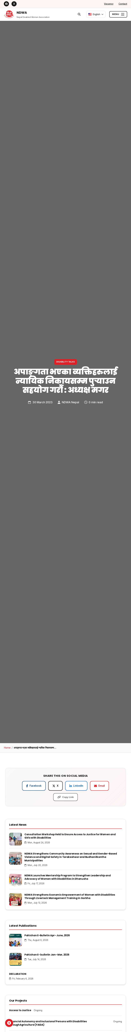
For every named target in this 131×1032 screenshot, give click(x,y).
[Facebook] (6, 3)
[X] (14, 3)
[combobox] (95, 14)
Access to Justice (20, 1010)
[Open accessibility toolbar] (9, 1023)
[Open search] (79, 14)
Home (7, 747)
